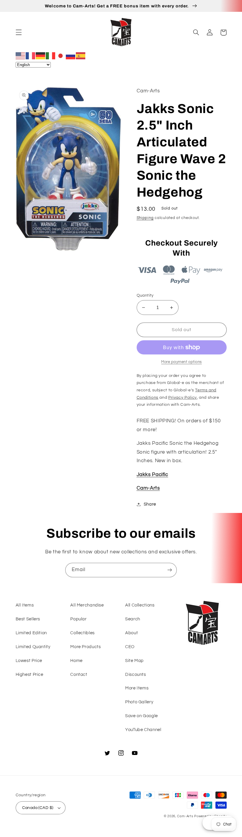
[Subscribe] (169, 570)
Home (76, 660)
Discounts (135, 674)
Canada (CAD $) (37, 808)
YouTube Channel (143, 730)
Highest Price (29, 674)
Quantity (145, 295)
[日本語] (61, 55)
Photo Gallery (139, 702)
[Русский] (71, 55)
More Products (85, 647)
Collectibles (82, 633)
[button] (18, 32)
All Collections (139, 605)
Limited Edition (31, 633)
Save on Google (141, 716)
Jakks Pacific (152, 474)
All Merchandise (87, 605)
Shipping (145, 218)
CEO (130, 647)
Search (132, 619)
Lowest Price (29, 660)
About (131, 633)
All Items (25, 605)
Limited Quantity (33, 647)
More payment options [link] (181, 362)
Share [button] (150, 504)
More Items (136, 688)
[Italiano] (51, 55)
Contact (78, 674)
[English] (21, 55)
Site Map (134, 660)
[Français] (31, 55)
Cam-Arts (148, 488)
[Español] (81, 55)
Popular (78, 619)
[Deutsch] (41, 55)
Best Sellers (28, 619)
